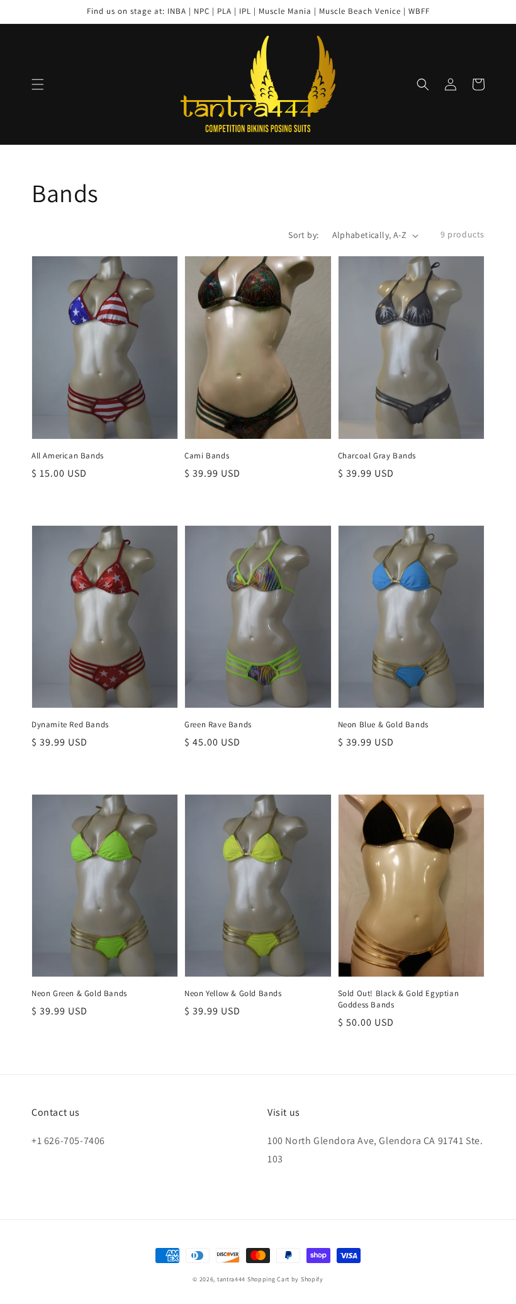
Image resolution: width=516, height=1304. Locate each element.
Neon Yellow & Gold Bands (232, 993)
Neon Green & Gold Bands (79, 993)
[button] (38, 84)
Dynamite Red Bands (70, 724)
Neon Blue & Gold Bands (383, 724)
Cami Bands (206, 455)
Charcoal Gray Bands (377, 455)
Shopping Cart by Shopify (285, 1279)
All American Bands (67, 455)
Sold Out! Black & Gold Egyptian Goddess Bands (398, 999)
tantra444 (231, 1279)
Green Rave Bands (218, 724)
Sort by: (303, 235)
